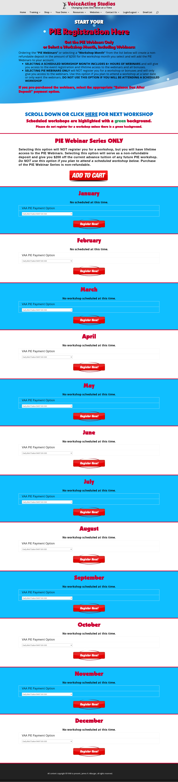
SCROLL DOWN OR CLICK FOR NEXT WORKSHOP (89, 114)
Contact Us (111, 12)
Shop (46, 12)
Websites (94, 12)
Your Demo (61, 12)
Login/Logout (130, 12)
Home (23, 12)
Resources (78, 12)
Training (34, 12)
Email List (147, 12)
